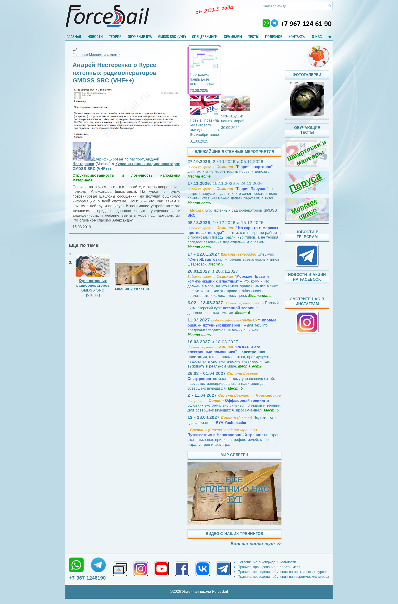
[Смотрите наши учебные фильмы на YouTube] (161, 568)
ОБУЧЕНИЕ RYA (140, 37)
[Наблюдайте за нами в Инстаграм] (140, 568)
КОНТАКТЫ (296, 37)
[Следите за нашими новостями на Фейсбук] (182, 568)
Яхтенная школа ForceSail (205, 591)
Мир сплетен (235, 455)
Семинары (233, 37)
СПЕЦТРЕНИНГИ (204, 37)
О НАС (317, 37)
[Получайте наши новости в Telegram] (223, 568)
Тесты (253, 37)
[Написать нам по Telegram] (98, 564)
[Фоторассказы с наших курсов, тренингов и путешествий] (307, 99)
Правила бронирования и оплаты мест (269, 567)
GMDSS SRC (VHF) (172, 37)
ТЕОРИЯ (115, 37)
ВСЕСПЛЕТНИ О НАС (234, 489)
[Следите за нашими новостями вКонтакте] (202, 568)
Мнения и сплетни (104, 55)
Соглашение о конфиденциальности (267, 562)
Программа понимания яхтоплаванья (202, 79)
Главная (74, 37)
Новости (95, 37)
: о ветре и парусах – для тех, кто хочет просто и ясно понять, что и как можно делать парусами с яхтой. (232, 193)
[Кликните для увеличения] (126, 138)
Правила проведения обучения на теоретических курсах (283, 576)
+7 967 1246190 (87, 578)
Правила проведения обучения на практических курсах (283, 572)
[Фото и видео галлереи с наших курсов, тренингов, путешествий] (120, 568)
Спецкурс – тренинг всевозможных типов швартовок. (233, 259)
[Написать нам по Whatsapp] (76, 564)
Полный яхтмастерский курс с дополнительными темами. (233, 308)
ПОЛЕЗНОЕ (273, 37)
